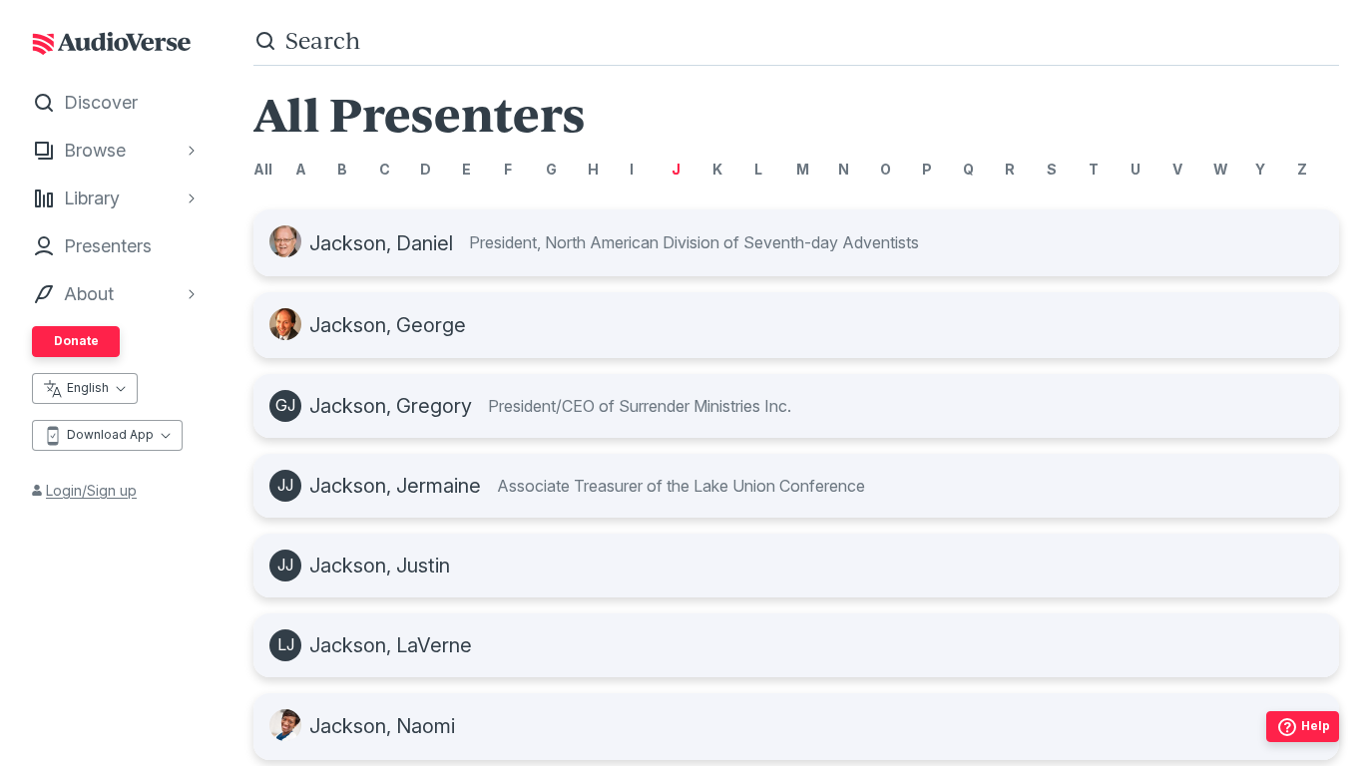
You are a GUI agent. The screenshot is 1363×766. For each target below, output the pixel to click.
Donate (76, 340)
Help (1315, 725)
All (262, 169)
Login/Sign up (91, 490)
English (88, 387)
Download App (110, 434)
